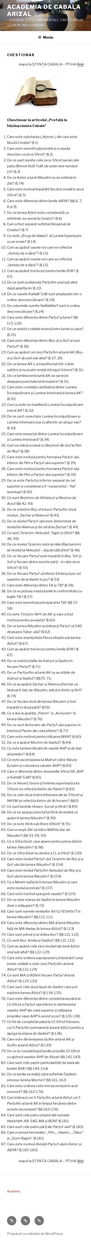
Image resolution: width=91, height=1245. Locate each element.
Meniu (48, 37)
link (80, 64)
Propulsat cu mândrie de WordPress (35, 1234)
